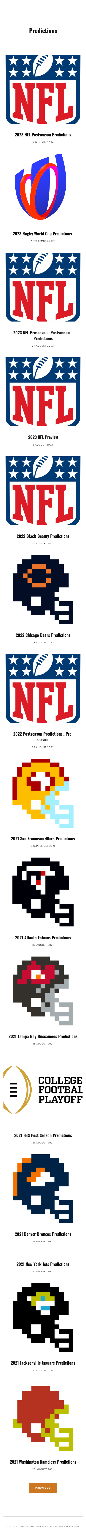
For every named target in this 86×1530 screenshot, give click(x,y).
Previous (43, 1487)
